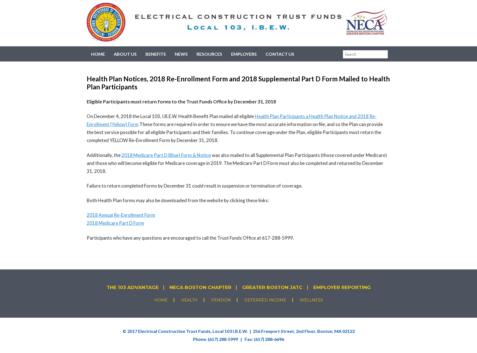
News (181, 54)
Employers (244, 54)
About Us (125, 54)
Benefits (155, 54)
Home (98, 54)
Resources (209, 54)
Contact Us (280, 54)
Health (189, 300)
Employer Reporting (342, 287)
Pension (221, 300)
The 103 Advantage (133, 287)
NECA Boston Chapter (200, 287)
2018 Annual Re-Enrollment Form (121, 215)
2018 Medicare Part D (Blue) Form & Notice (166, 155)
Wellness (311, 300)
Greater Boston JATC (272, 287)
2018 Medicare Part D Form (115, 223)
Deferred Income (265, 300)
